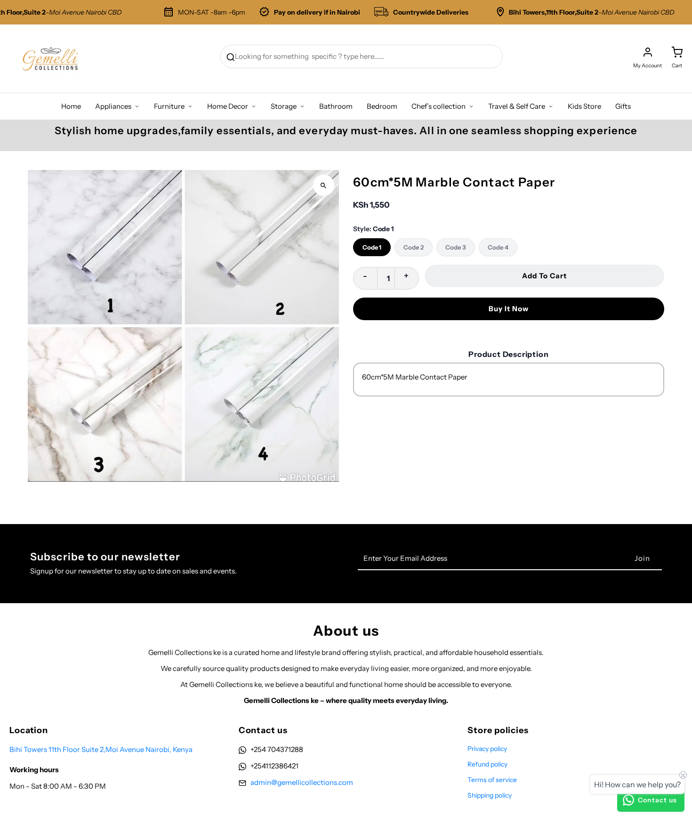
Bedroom (382, 106)
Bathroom (336, 106)
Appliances (113, 106)
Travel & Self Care (516, 106)
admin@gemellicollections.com (301, 782)
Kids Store (584, 106)
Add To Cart (544, 275)
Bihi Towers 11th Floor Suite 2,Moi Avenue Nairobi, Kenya (101, 749)
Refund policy (487, 764)
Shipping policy (489, 795)
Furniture (169, 106)
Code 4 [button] (498, 247)
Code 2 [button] (413, 247)
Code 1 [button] (371, 247)
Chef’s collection (438, 106)
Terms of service (492, 780)
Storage (284, 106)
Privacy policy (487, 748)
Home (71, 106)
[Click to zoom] (323, 185)
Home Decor (227, 106)
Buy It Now (509, 308)
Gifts (623, 106)
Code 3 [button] (455, 247)
